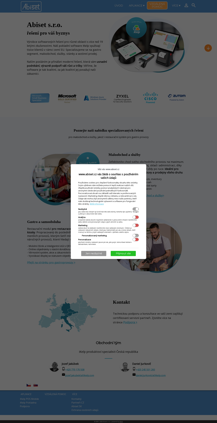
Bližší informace (97, 204)
